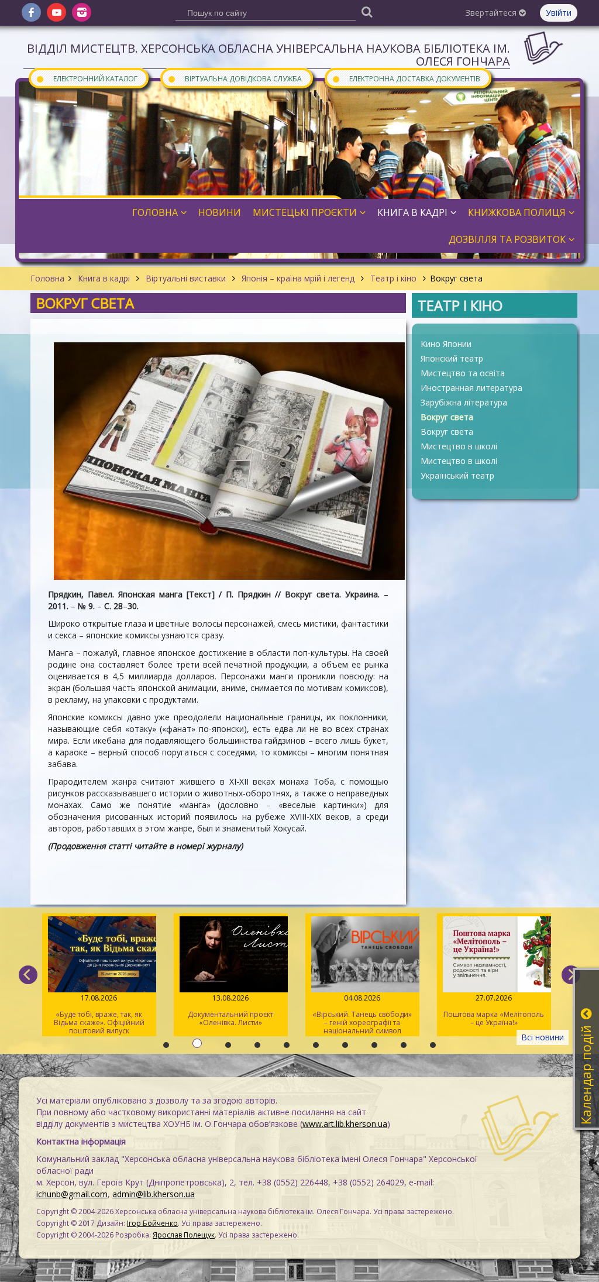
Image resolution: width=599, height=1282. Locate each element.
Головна (47, 278)
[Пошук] (367, 11)
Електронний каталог (86, 78)
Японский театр (452, 358)
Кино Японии (446, 343)
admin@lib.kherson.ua (153, 1193)
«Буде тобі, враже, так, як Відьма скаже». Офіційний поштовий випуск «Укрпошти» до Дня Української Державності (99, 1014)
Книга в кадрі (103, 278)
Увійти (559, 12)
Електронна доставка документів (406, 78)
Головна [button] (155, 212)
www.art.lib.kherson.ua (344, 1123)
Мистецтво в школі (459, 446)
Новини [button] (219, 212)
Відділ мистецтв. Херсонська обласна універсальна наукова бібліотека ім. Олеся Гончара (268, 54)
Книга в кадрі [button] (412, 212)
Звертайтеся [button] (492, 12)
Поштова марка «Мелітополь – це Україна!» (493, 1010)
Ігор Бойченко (152, 1223)
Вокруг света (447, 416)
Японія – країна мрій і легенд (298, 278)
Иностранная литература (471, 387)
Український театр (457, 475)
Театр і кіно (393, 278)
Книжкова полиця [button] (517, 212)
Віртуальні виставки (185, 278)
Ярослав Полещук (184, 1235)
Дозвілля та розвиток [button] (507, 239)
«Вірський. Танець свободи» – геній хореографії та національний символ (362, 1014)
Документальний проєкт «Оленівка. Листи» (230, 1010)
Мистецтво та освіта (463, 373)
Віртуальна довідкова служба (234, 78)
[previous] (28, 974)
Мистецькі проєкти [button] (305, 212)
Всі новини (542, 1037)
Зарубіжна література (464, 402)
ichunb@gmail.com (72, 1193)
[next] (571, 974)
